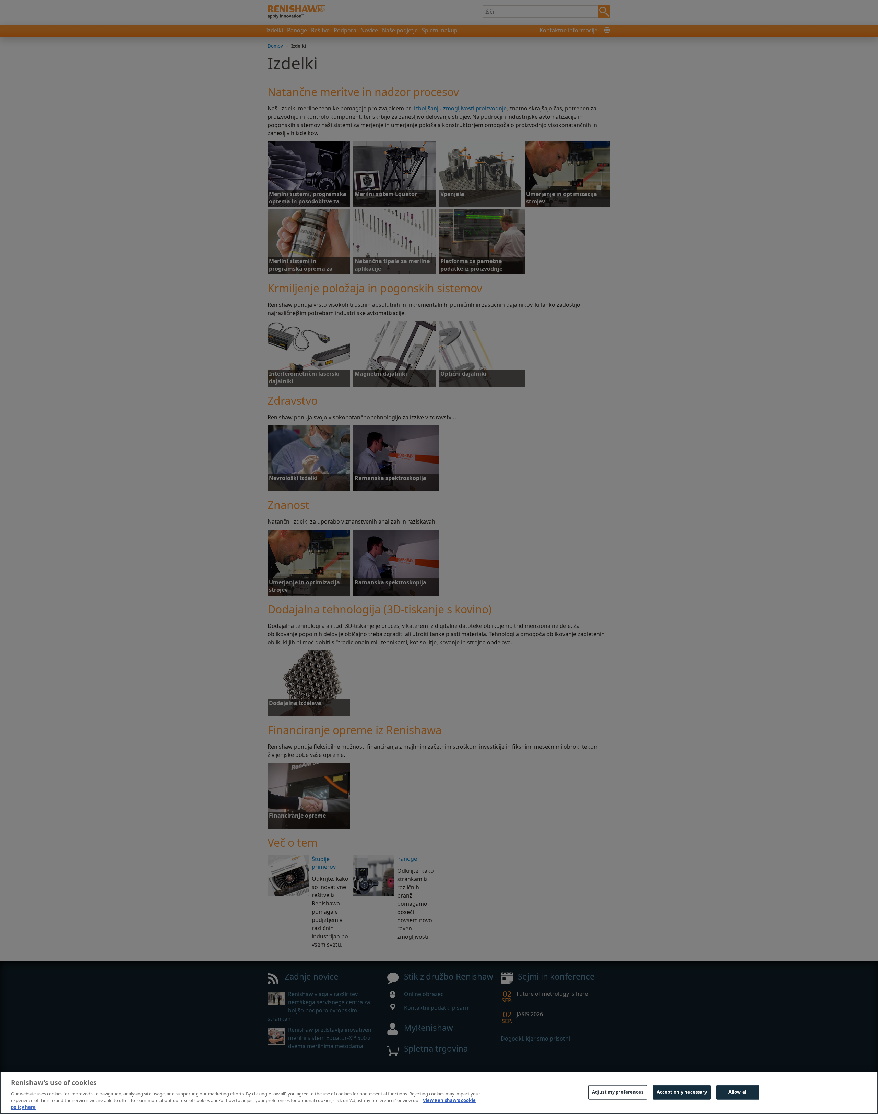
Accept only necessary (682, 1092)
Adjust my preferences (617, 1092)
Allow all (738, 1092)
